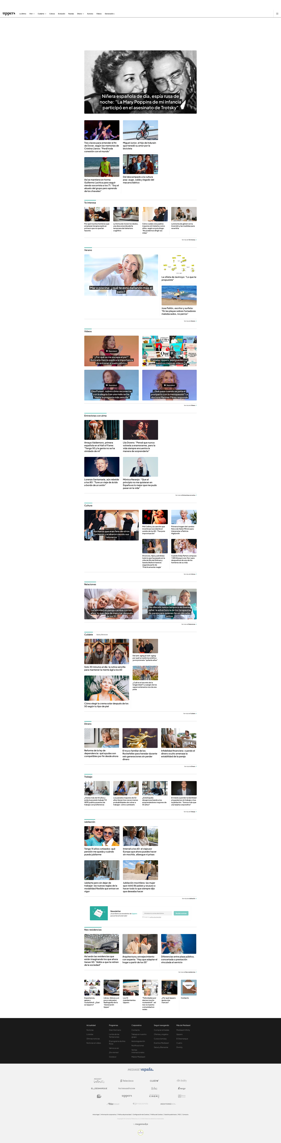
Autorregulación (138, 1041)
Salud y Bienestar (102, 634)
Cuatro (179, 1043)
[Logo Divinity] (182, 1080)
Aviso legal (96, 1114)
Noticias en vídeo (93, 1043)
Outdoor (112, 1057)
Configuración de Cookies (141, 1114)
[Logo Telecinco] (126, 1080)
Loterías (89, 1034)
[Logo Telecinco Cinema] (154, 1096)
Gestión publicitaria (170, 1114)
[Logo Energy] (182, 1088)
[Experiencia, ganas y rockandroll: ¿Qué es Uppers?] (92, 988)
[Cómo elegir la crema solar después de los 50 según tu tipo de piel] (106, 688)
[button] (111, 351)
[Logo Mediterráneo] (168, 1104)
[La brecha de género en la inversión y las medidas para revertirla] (184, 214)
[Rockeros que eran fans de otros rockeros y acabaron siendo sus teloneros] (111, 525)
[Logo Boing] (154, 1088)
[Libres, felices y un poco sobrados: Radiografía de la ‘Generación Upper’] (111, 988)
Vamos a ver (114, 1048)
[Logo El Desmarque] (99, 1088)
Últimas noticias (93, 1038)
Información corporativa (108, 1114)
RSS (179, 1114)
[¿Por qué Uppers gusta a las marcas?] (169, 988)
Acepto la (152, 917)
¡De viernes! (114, 1052)
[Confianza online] (140, 1134)
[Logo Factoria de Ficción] (126, 1088)
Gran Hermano (115, 1030)
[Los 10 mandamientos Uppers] (131, 988)
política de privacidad (155, 917)
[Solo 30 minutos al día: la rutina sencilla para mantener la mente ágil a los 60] (106, 651)
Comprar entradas (161, 1030)
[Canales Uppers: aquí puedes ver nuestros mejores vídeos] (169, 351)
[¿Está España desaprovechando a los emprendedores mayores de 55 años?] (155, 788)
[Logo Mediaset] (140, 1071)
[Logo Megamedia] (141, 1124)
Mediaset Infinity (183, 1030)
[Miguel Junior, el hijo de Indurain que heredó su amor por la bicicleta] (140, 130)
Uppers (179, 1034)
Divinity (179, 1047)
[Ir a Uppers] (9, 13)
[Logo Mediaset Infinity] (99, 1080)
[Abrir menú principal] (277, 14)
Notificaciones (137, 1045)
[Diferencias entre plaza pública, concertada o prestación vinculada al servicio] (178, 944)
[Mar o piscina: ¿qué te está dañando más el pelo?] (121, 275)
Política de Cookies (157, 1114)
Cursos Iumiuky (160, 1038)
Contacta (135, 1030)
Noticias (90, 1030)
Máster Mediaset (138, 1057)
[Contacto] (189, 988)
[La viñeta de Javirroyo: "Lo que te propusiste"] (179, 264)
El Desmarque (182, 1038)
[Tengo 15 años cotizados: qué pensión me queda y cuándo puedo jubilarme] (101, 836)
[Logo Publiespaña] (140, 1104)
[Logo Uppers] (126, 1096)
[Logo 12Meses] (182, 1096)
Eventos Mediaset (161, 1043)
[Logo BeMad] (99, 1096)
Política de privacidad (124, 1114)
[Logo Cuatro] (154, 1080)
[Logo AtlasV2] (113, 1104)
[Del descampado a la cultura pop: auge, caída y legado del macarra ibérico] (140, 164)
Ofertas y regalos (161, 1034)
